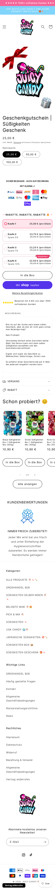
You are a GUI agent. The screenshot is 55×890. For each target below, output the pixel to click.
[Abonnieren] (45, 842)
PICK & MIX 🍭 (15, 614)
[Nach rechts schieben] (34, 475)
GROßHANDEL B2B (18, 587)
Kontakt (11, 688)
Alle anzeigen (27, 484)
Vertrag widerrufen (18, 779)
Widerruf (11, 752)
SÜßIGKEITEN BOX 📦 (19, 644)
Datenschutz (14, 744)
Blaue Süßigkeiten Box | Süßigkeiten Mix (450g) (11, 442)
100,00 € (12, 162)
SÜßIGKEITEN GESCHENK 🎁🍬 (26, 652)
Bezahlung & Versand (19, 759)
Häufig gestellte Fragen (21, 681)
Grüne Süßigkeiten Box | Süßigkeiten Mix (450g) (34, 442)
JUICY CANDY (29, 881)
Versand (17, 142)
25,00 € (11, 154)
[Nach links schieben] (20, 475)
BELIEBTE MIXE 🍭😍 (19, 606)
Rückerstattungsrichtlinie (21, 708)
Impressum (13, 737)
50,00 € (31, 154)
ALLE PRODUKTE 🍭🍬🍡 (22, 579)
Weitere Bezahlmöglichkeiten (27, 293)
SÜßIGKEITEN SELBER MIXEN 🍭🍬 (26, 597)
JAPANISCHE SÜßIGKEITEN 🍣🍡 (27, 637)
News (9, 715)
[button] (4, 27)
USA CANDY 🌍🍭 (17, 629)
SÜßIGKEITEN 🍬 (16, 621)
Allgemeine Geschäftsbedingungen (20, 698)
